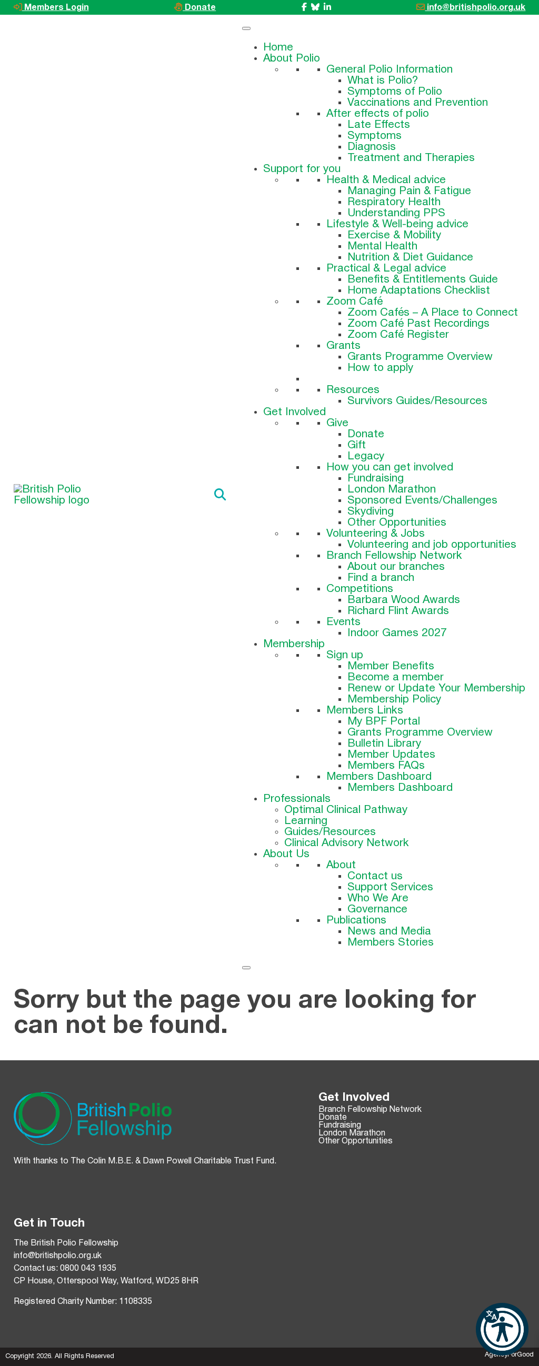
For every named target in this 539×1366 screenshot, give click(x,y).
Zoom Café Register (398, 335)
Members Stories (390, 943)
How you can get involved (389, 468)
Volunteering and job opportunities (431, 545)
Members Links (364, 711)
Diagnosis (371, 147)
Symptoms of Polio (394, 92)
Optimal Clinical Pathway (345, 810)
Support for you (302, 169)
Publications (356, 921)
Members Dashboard (379, 777)
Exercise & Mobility (394, 235)
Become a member (395, 677)
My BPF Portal (383, 722)
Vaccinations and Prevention (417, 103)
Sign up (344, 655)
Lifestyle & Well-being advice (397, 224)
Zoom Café (354, 302)
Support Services (390, 887)
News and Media (389, 932)
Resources (353, 390)
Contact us (375, 876)
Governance (377, 910)
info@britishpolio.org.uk (475, 8)
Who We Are (377, 898)
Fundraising (375, 479)
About (341, 865)
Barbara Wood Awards (403, 600)
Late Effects (378, 125)
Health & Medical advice (386, 180)
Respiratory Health (394, 202)
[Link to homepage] (66, 495)
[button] (502, 1329)
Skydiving (370, 512)
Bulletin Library (384, 744)
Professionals (297, 799)
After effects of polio (377, 114)
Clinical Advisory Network (346, 843)
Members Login (55, 8)
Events (343, 622)
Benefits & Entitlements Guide (422, 280)
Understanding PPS (396, 213)
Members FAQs (386, 766)
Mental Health (382, 247)
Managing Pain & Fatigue (409, 191)
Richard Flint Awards (398, 611)
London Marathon (391, 490)
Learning (305, 821)
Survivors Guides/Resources (417, 401)
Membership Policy (394, 700)
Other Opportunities (396, 523)
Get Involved (294, 412)
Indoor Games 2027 (397, 633)
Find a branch (380, 578)
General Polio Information (389, 70)
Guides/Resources (330, 832)
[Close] (246, 967)
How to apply (380, 368)
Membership (294, 644)
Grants (343, 346)
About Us (286, 854)
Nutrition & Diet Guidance (410, 258)
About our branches (396, 567)
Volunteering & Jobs (375, 534)
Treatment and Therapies (411, 158)
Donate (199, 8)
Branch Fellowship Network (394, 556)
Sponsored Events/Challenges (422, 501)
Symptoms (374, 136)
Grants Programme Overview (420, 357)
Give (337, 423)
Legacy (365, 456)
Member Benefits (390, 666)
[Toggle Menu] (246, 28)
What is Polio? (382, 81)
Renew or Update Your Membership (436, 689)
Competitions (359, 589)
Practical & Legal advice (386, 269)
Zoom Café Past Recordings (418, 324)
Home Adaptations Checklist (418, 291)
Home (278, 48)
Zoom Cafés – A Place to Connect (432, 313)
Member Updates (391, 755)
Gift (356, 445)
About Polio (291, 59)
